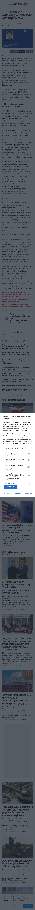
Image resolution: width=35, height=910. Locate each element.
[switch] (28, 453)
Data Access (17, 493)
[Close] (31, 417)
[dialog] (17, 455)
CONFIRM (10, 487)
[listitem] (17, 449)
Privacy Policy (28, 493)
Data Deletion (7, 493)
